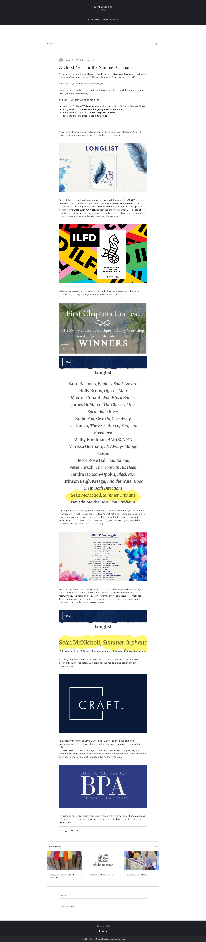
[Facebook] (99, 931)
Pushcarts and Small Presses (101, 874)
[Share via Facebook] (60, 830)
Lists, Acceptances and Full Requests (62, 876)
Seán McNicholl (103, 6)
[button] (156, 44)
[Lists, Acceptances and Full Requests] (64, 860)
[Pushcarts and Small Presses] (103, 860)
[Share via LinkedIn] (72, 830)
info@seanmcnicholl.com (103, 926)
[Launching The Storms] (141, 860)
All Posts (50, 44)
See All (156, 846)
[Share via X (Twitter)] (66, 830)
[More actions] (145, 60)
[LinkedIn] (106, 931)
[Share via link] (77, 830)
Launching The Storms (137, 874)
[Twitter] (103, 931)
